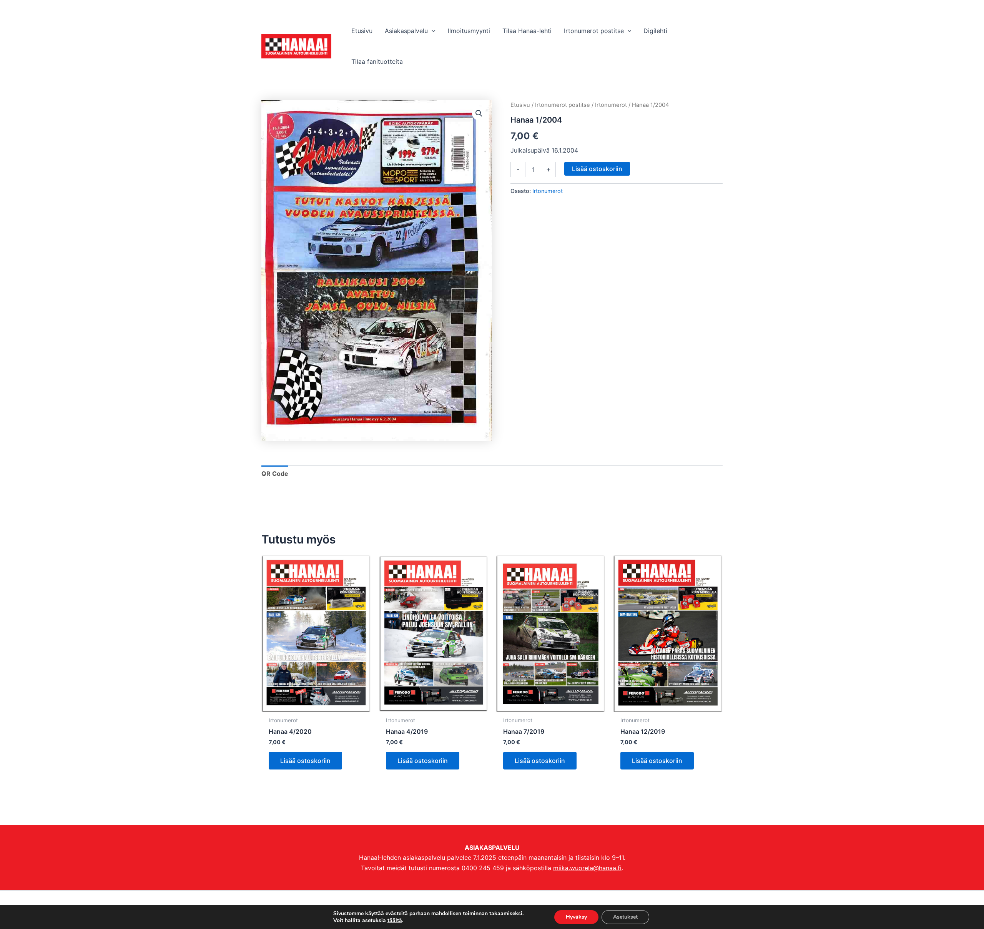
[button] (431, 30)
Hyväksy (576, 917)
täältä (394, 920)
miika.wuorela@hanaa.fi (587, 868)
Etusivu (520, 104)
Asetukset (625, 917)
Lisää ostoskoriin (597, 169)
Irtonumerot (611, 104)
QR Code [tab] (274, 473)
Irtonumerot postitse (562, 104)
